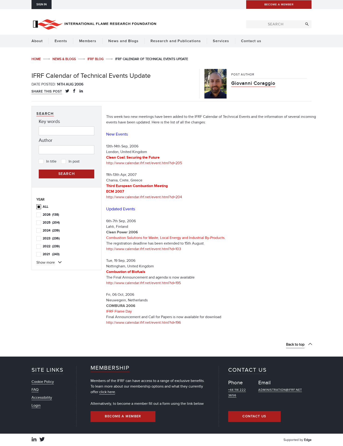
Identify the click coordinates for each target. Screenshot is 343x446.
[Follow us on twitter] (42, 440)
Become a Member (123, 416)
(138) (51, 215)
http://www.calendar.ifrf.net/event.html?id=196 (143, 322)
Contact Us (254, 416)
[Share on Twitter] (67, 91)
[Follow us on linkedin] (34, 440)
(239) (51, 230)
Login (36, 405)
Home (37, 59)
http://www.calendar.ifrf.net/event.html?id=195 (143, 283)
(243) (51, 254)
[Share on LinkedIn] (81, 91)
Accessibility (42, 397)
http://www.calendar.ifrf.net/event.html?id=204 (144, 197)
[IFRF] (95, 23)
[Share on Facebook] (74, 91)
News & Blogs (64, 59)
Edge (308, 440)
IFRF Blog (96, 59)
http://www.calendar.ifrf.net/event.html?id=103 (143, 249)
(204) (51, 223)
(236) (51, 238)
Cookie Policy (43, 381)
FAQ (35, 389)
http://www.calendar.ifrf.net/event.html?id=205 (144, 163)
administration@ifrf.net (280, 390)
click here (107, 392)
